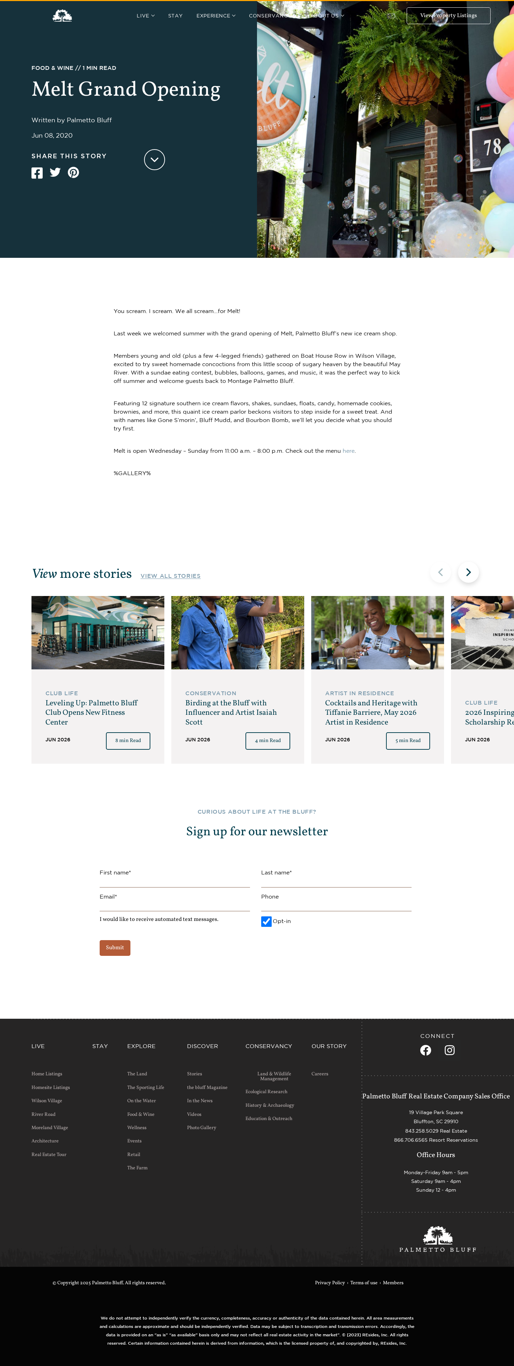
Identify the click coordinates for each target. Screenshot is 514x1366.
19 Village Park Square (436, 1112)
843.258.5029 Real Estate (436, 1131)
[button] (468, 572)
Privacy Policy (330, 1283)
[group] (97, 680)
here (349, 451)
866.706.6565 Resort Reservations (436, 1140)
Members (393, 1283)
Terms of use (364, 1283)
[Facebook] (425, 1050)
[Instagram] (449, 1050)
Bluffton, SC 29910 (436, 1121)
